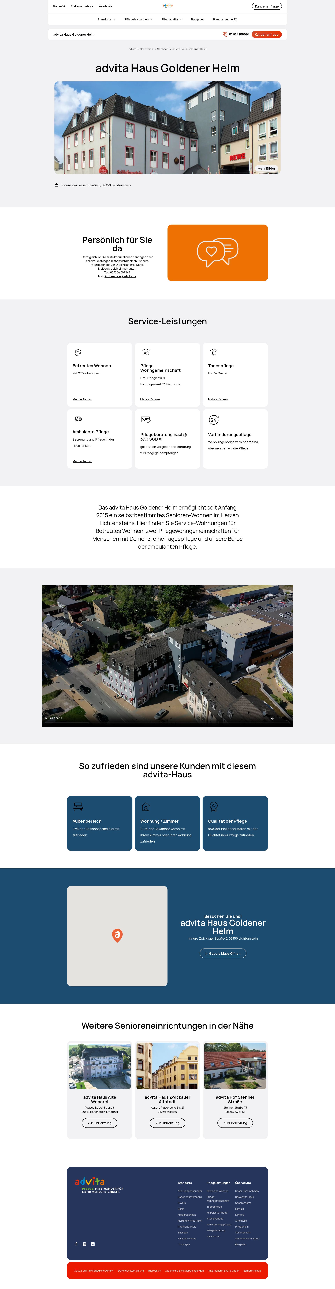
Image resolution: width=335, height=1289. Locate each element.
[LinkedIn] (93, 1244)
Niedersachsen (187, 1214)
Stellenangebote (82, 6)
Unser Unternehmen (247, 1191)
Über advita (170, 19)
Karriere (239, 1214)
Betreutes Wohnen (217, 1191)
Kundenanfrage (267, 6)
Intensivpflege (215, 1218)
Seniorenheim (243, 1232)
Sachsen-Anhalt (187, 1238)
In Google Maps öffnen (223, 953)
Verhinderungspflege (219, 1224)
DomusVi (59, 6)
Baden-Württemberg (190, 1197)
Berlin (181, 1208)
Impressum (154, 1270)
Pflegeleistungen (137, 19)
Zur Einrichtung (99, 1123)
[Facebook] (76, 1244)
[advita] (167, 6)
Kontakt (239, 1208)
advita (132, 49)
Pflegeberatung (216, 1230)
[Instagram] (84, 1244)
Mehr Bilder (266, 168)
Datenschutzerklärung (131, 1270)
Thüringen (184, 1244)
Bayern (182, 1202)
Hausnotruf (213, 1236)
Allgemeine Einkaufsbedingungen (184, 1270)
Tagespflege (214, 1206)
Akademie (105, 6)
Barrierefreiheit (252, 1270)
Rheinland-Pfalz (187, 1226)
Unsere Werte (243, 1202)
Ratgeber (197, 19)
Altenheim (241, 1220)
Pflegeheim (242, 1226)
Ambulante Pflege (217, 1212)
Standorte (104, 19)
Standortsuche (222, 19)
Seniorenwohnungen (247, 1238)
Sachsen (163, 49)
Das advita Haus (244, 1197)
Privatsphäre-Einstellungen (223, 1270)
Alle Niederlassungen (190, 1191)
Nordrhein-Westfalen (190, 1220)
